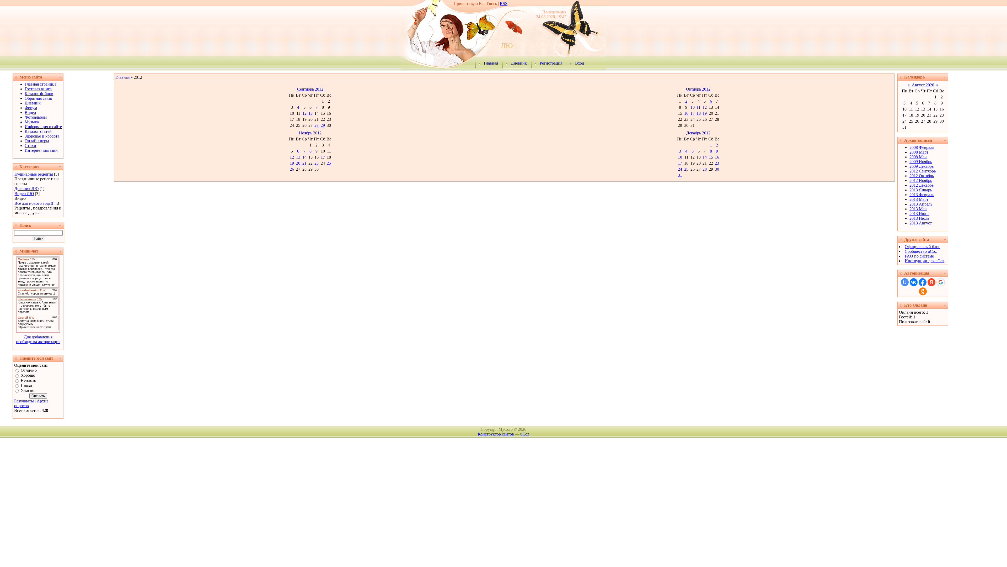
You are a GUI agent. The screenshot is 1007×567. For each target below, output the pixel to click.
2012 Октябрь (921, 176)
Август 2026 (923, 85)
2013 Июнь (919, 213)
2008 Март (918, 152)
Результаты (24, 401)
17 (692, 113)
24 (680, 169)
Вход (579, 63)
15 (711, 157)
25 (329, 163)
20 (298, 163)
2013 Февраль (921, 194)
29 (323, 125)
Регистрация (551, 63)
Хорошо (28, 375)
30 (717, 169)
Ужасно (27, 390)
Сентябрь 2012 (310, 89)
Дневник (519, 63)
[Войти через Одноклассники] (923, 291)
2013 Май (918, 209)
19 (705, 113)
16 (686, 113)
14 (304, 157)
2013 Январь (920, 190)
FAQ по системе (919, 256)
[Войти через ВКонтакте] (914, 282)
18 (699, 113)
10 (692, 107)
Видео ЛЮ (24, 193)
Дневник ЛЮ (26, 188)
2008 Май (918, 157)
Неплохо (28, 380)
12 (304, 113)
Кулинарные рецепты (33, 174)
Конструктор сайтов (496, 434)
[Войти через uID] (905, 282)
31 (680, 175)
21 (304, 163)
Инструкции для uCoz (924, 261)
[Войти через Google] (940, 282)
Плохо (26, 385)
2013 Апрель (920, 204)
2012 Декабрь (921, 185)
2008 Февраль (921, 147)
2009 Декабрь (921, 166)
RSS (503, 3)
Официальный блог (922, 246)
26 (292, 169)
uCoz (524, 434)
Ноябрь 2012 (310, 133)
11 (698, 107)
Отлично (29, 370)
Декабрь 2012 (698, 133)
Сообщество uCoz (921, 251)
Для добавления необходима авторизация (38, 339)
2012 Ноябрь (920, 180)
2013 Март (918, 199)
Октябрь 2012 (698, 89)
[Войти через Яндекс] (931, 282)
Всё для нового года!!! (34, 203)
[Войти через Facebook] (922, 282)
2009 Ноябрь (920, 161)
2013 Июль (919, 218)
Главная (491, 63)
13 (310, 113)
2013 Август (920, 223)
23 (316, 163)
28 (316, 125)
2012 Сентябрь (922, 171)
